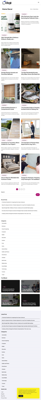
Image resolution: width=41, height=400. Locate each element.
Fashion (3, 240)
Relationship (4, 263)
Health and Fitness (5, 251)
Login (2, 391)
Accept (21, 395)
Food (3, 243)
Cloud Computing (5, 228)
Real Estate (4, 260)
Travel (3, 274)
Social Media (4, 266)
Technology (4, 268)
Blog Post (3, 395)
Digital (3, 234)
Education (4, 237)
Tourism (3, 271)
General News (4, 248)
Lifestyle (3, 257)
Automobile (4, 223)
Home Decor (4, 35)
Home (31, 9)
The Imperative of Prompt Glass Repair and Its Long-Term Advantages (30, 144)
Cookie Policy (28, 393)
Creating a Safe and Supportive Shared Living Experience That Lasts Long (16, 213)
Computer (4, 231)
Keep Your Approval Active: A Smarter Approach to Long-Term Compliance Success (18, 204)
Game (3, 246)
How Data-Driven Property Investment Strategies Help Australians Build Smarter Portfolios (19, 210)
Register (2, 393)
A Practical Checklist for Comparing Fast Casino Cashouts (13, 202)
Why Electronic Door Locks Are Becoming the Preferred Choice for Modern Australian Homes (30, 18)
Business (3, 140)
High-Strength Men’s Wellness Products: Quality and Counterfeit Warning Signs (9, 39)
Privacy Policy (4, 397)
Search (3, 192)
